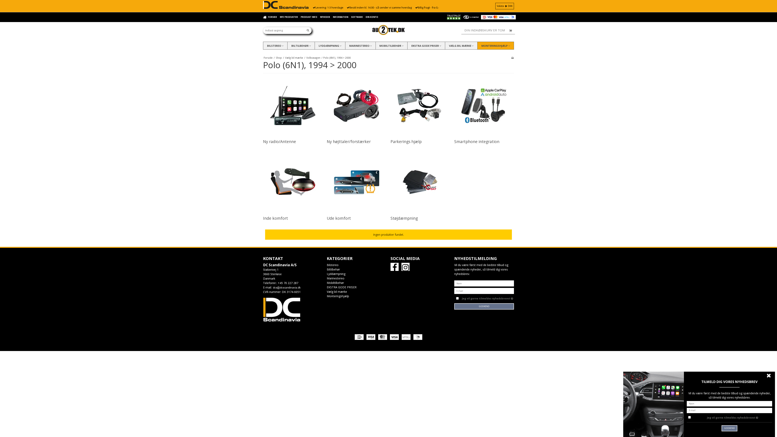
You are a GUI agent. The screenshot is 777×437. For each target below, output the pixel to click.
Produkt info (309, 17)
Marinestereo (359, 46)
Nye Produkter (289, 17)
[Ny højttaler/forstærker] (356, 105)
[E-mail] (484, 291)
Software (357, 17)
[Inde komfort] (292, 182)
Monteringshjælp (494, 46)
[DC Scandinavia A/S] (388, 30)
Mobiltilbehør (390, 46)
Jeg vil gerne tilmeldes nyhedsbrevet (488, 297)
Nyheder (325, 17)
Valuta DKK (505, 6)
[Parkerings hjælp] (420, 105)
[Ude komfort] (356, 182)
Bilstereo (274, 46)
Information (340, 17)
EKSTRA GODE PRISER (425, 46)
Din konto (372, 17)
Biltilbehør (300, 46)
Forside (272, 17)
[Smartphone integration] (484, 105)
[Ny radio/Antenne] (292, 105)
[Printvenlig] (512, 57)
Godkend (484, 306)
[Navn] (484, 283)
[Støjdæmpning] (420, 182)
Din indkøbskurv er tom (484, 30)
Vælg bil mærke (460, 46)
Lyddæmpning (329, 46)
